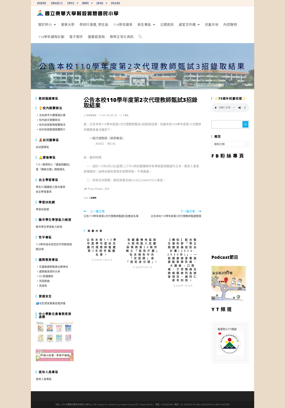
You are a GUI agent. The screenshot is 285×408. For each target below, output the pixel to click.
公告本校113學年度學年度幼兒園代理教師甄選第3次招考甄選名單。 (102, 247)
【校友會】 (115, 3)
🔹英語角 (41, 285)
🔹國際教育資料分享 (48, 271)
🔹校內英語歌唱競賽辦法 (50, 124)
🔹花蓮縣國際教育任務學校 (52, 267)
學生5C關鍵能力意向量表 (50, 187)
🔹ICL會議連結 (44, 276)
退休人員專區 (44, 379)
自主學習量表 (44, 191)
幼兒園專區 (42, 147)
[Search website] (140, 37)
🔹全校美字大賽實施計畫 (50, 115)
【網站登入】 (57, 3)
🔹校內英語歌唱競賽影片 (50, 129)
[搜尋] (245, 124)
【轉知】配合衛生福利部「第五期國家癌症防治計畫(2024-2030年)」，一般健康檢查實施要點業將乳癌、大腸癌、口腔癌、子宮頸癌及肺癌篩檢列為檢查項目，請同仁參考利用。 (182, 260)
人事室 (125, 115)
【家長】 (100, 3)
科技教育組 (91, 115)
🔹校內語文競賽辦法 (48, 120)
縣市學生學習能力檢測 (49, 227)
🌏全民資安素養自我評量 (50, 303)
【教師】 (86, 3)
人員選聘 (92, 198)
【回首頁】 (41, 3)
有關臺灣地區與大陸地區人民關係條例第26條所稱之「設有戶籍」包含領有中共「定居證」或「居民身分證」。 (142, 251)
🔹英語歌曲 (43, 281)
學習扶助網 (42, 209)
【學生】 (71, 3)
